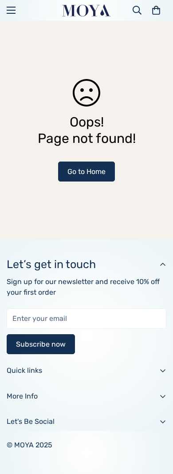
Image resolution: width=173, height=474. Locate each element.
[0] (156, 10)
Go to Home (86, 171)
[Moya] (86, 10)
